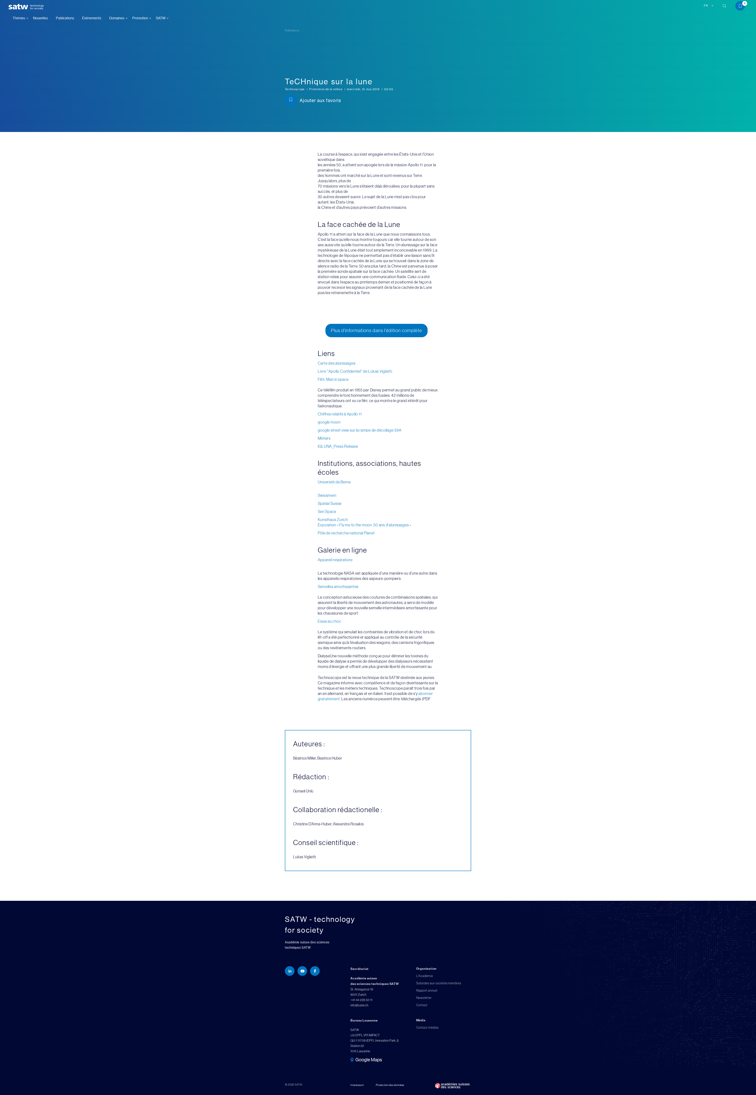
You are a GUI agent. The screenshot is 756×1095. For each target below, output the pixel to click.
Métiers (324, 438)
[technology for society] (19, 7)
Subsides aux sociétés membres (438, 983)
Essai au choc (329, 621)
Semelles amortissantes (338, 586)
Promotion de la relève (326, 89)
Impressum (357, 1085)
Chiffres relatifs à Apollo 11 (340, 414)
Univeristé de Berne (334, 482)
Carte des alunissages (337, 363)
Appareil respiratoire (335, 560)
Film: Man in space (333, 379)
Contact (422, 1005)
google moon (329, 422)
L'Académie (424, 976)
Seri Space (327, 511)
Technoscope (295, 89)
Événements (91, 18)
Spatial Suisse (330, 503)
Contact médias (427, 1027)
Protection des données (390, 1085)
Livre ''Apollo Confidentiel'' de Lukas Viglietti (355, 371)
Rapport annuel (426, 990)
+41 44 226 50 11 (361, 1000)
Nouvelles (40, 18)
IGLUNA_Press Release (338, 446)
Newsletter (424, 998)
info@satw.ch (359, 1005)
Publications (65, 18)
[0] (741, 6)
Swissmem (327, 495)
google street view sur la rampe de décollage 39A (360, 430)
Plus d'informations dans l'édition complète (376, 330)
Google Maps (368, 1060)
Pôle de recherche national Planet (346, 533)
